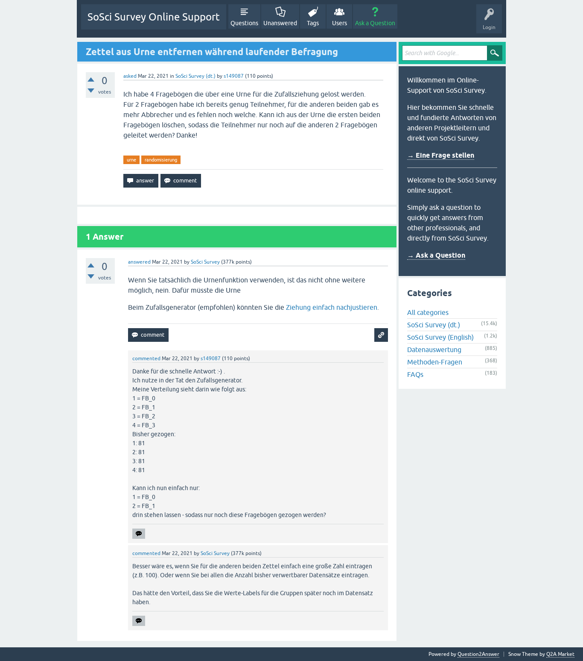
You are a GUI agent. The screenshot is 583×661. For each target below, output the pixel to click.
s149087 (234, 76)
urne (131, 159)
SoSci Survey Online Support (153, 17)
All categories (428, 312)
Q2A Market (560, 654)
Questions (244, 23)
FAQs (415, 374)
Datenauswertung (434, 349)
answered (139, 262)
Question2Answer (478, 654)
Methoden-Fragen (434, 362)
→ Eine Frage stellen (440, 155)
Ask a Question (375, 23)
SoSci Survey (205, 262)
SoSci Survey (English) (440, 337)
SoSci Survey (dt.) (195, 76)
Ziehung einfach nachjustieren (331, 307)
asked (130, 76)
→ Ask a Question (436, 255)
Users (339, 23)
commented (146, 358)
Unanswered (280, 23)
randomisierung (161, 159)
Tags (313, 23)
